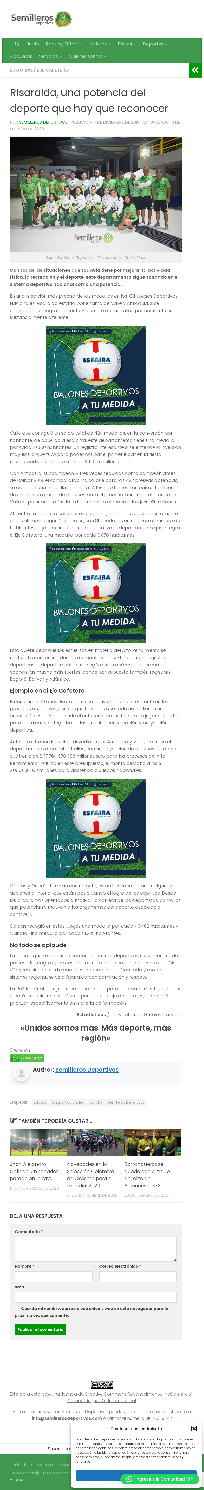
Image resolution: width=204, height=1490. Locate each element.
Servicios (48, 56)
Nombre (24, 1266)
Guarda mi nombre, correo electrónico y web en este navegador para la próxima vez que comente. (91, 1312)
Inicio (33, 44)
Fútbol (125, 44)
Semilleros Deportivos (43, 122)
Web (19, 1287)
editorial (40, 1102)
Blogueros (21, 56)
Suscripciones (63, 1449)
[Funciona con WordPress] (37, 1473)
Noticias (98, 44)
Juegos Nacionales (68, 1102)
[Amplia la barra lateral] (195, 70)
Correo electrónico (120, 1266)
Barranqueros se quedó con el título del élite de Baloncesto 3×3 (147, 1175)
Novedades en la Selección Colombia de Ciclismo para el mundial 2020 (90, 1175)
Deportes (153, 44)
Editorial (21, 70)
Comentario (29, 1232)
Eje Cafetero (53, 70)
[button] (194, 1428)
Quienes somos (85, 56)
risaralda (96, 1102)
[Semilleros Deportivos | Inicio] (41, 19)
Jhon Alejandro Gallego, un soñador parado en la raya (34, 1171)
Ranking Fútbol (62, 44)
